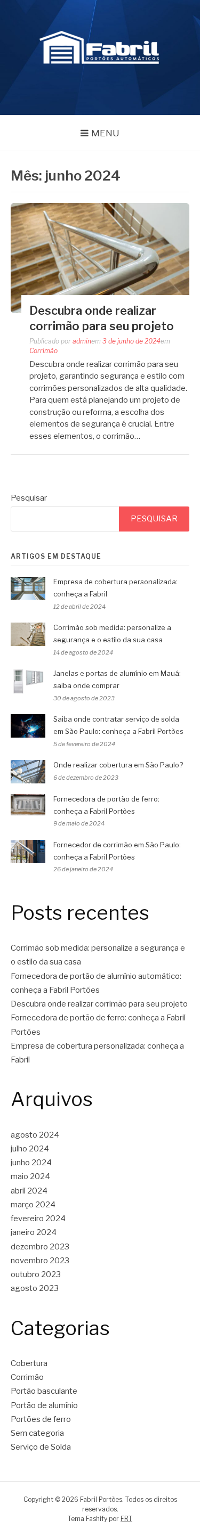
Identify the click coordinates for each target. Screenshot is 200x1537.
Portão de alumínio (44, 1405)
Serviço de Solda (41, 1447)
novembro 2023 (40, 1260)
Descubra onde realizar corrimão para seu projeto (99, 1004)
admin (82, 341)
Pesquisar (29, 498)
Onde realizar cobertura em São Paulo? (118, 765)
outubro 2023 (36, 1274)
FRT (126, 1519)
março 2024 (33, 1204)
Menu (105, 133)
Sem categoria (37, 1433)
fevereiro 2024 (38, 1218)
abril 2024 (29, 1191)
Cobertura (29, 1363)
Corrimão (43, 351)
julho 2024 (30, 1149)
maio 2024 (30, 1176)
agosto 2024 (35, 1135)
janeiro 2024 (34, 1232)
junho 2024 (31, 1162)
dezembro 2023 (40, 1247)
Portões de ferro (41, 1419)
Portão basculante (44, 1391)
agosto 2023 (35, 1288)
